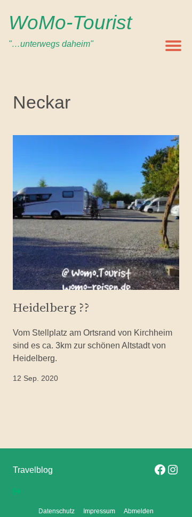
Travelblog (33, 469)
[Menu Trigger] (173, 45)
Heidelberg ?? (51, 308)
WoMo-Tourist (70, 23)
